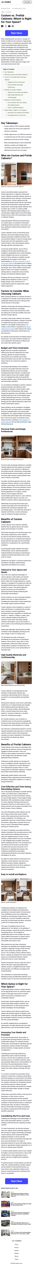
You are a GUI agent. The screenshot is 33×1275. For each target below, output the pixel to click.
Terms (16, 1244)
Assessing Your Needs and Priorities (18, 112)
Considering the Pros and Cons (17, 115)
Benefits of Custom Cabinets (13, 90)
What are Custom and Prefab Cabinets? (16, 74)
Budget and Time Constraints (16, 82)
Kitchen (8, 12)
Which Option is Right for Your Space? (16, 110)
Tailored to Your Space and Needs (18, 92)
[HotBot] (6, 2)
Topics (16, 1259)
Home (2, 12)
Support (16, 1250)
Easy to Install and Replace (15, 107)
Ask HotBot (27, 2)
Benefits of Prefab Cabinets (13, 100)
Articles (16, 1253)
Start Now (16, 33)
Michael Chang (6, 8)
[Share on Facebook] (2, 26)
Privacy (16, 1247)
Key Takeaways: (9, 72)
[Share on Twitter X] (6, 26)
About (16, 1256)
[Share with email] (9, 26)
